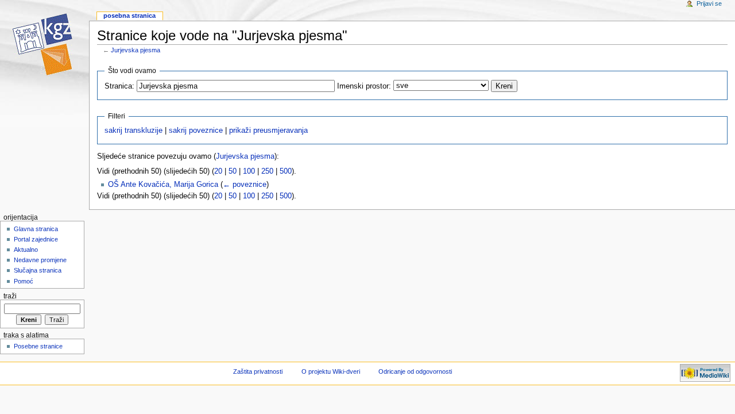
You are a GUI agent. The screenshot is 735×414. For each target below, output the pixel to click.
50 (233, 171)
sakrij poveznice (196, 130)
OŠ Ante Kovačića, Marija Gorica (163, 185)
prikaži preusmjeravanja (268, 130)
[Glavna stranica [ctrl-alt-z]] (44, 44)
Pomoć (23, 281)
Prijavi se (709, 3)
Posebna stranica (129, 15)
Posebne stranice (38, 346)
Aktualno (26, 249)
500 (286, 171)
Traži (10, 296)
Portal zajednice (36, 239)
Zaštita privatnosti (258, 371)
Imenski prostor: (364, 86)
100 (249, 171)
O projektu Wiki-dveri (330, 371)
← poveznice (244, 185)
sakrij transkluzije (134, 130)
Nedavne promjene (40, 259)
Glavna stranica (36, 228)
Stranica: (119, 86)
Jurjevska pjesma (135, 50)
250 (267, 171)
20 (218, 171)
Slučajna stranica (37, 270)
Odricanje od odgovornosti (415, 371)
